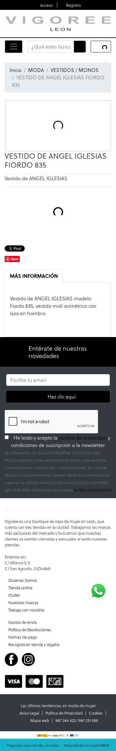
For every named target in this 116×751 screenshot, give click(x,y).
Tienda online (20, 587)
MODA (36, 69)
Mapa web (39, 720)
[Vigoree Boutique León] (58, 22)
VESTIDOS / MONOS (75, 69)
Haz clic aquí (61, 396)
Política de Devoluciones (29, 629)
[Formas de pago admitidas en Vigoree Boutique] (34, 680)
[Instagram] (28, 658)
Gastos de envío (22, 622)
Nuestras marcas (23, 602)
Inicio (15, 69)
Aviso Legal (29, 713)
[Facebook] (11, 658)
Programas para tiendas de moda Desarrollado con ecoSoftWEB (58, 745)
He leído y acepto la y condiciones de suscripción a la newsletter (61, 441)
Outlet (14, 595)
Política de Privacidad (64, 713)
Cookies (96, 713)
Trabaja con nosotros (26, 610)
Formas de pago (22, 637)
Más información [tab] (34, 275)
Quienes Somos (22, 580)
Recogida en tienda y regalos (34, 644)
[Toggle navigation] (13, 46)
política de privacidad (83, 437)
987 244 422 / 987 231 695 (76, 720)
